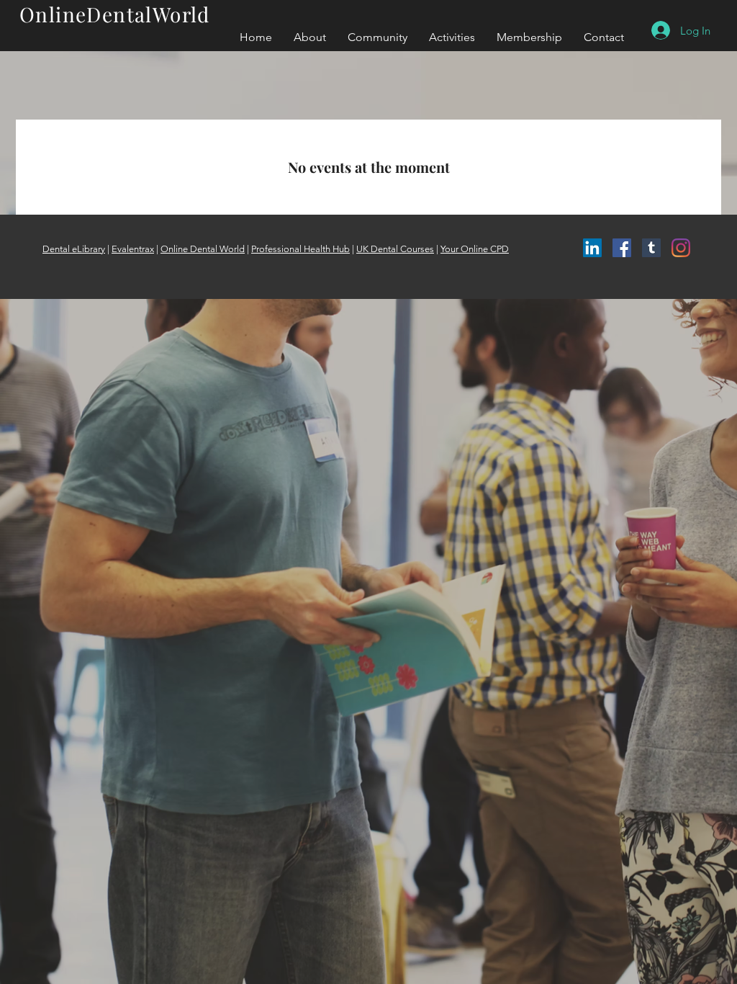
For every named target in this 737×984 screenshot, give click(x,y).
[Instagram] (681, 247)
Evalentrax (133, 248)
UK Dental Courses (395, 248)
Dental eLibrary (73, 248)
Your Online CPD (474, 248)
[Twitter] (651, 247)
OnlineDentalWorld (114, 14)
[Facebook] (621, 247)
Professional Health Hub (300, 248)
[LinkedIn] (592, 247)
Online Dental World (202, 248)
